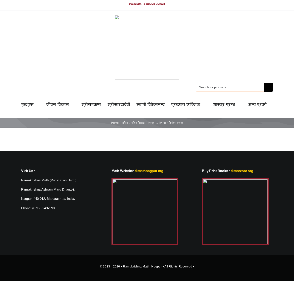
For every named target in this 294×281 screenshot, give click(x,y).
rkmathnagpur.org (149, 171)
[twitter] (22, 5)
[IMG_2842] (235, 181)
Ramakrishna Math (136, 266)
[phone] (36, 5)
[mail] (29, 5)
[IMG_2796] (145, 181)
